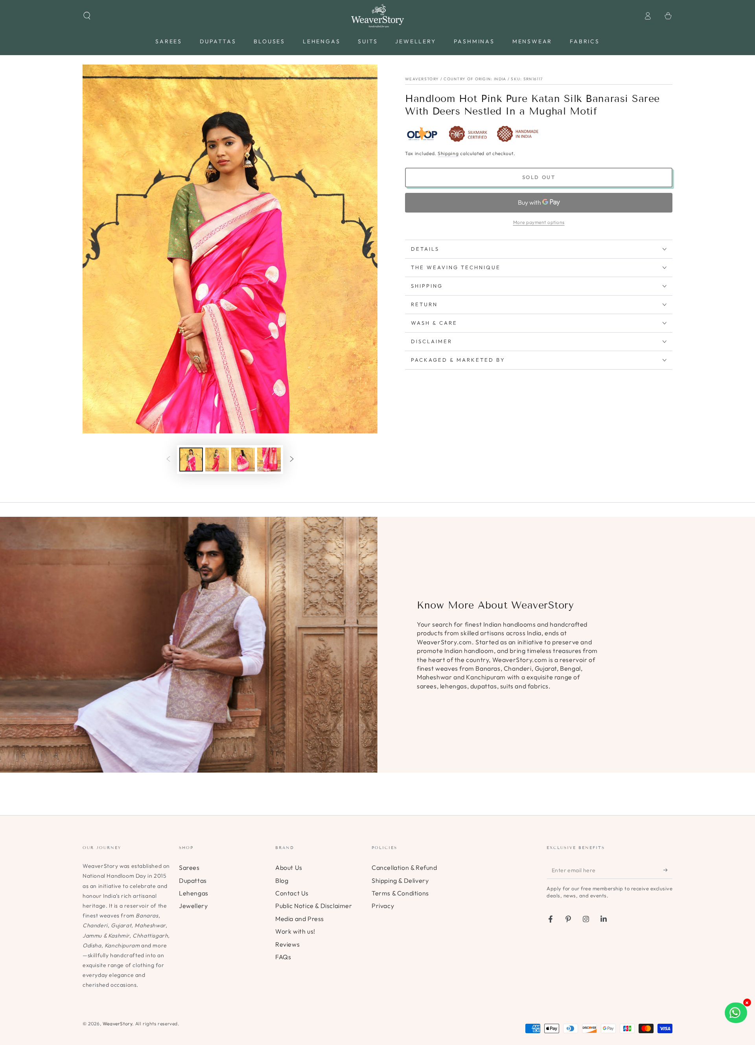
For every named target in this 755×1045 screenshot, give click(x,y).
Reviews (287, 944)
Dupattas (193, 880)
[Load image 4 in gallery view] (269, 460)
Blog (281, 880)
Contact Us (292, 893)
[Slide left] (168, 459)
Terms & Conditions (400, 893)
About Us (288, 867)
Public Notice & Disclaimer (313, 906)
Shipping (448, 153)
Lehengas (193, 893)
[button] (87, 15)
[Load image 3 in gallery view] (243, 460)
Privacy (383, 906)
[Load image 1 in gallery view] (191, 460)
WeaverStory (118, 1024)
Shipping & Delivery (400, 880)
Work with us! (295, 931)
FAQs (283, 957)
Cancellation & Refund (404, 867)
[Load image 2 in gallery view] (217, 460)
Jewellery (193, 906)
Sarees (189, 867)
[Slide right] (291, 459)
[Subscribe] (667, 870)
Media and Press (299, 919)
